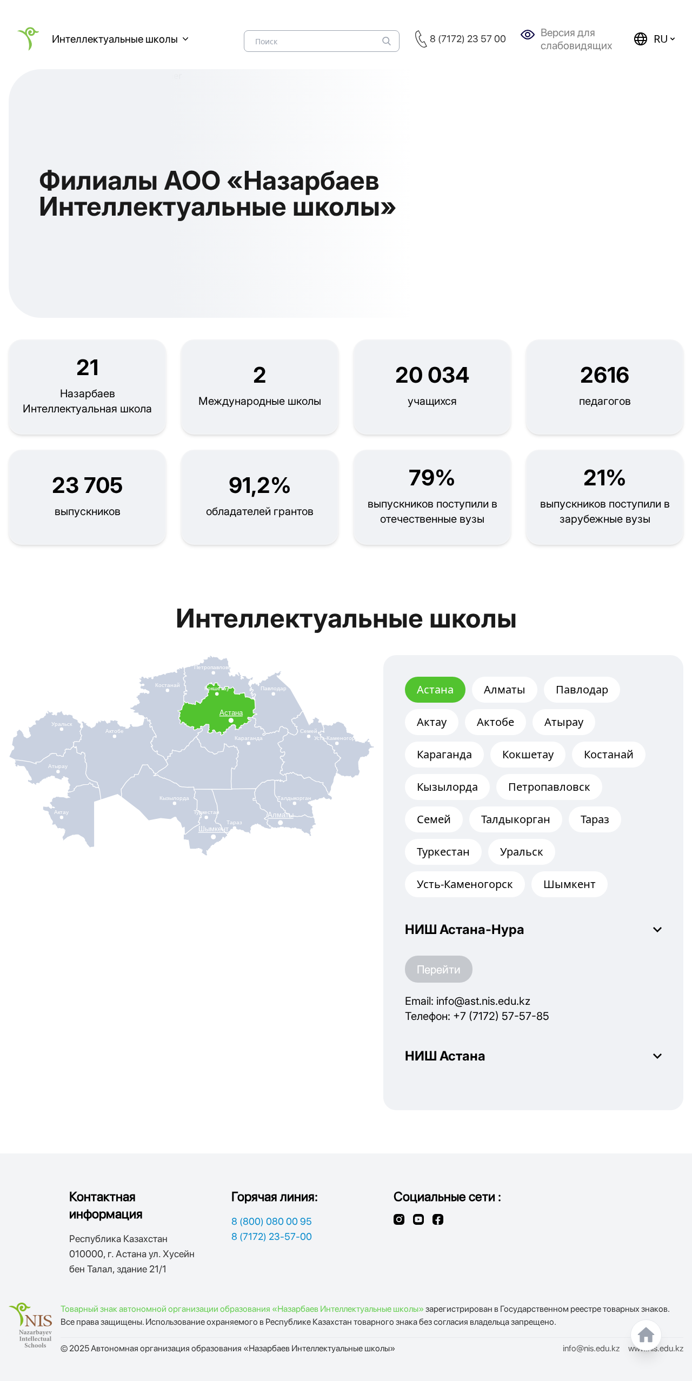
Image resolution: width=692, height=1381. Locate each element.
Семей (434, 819)
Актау (432, 722)
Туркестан (443, 851)
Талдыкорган (515, 819)
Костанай (609, 754)
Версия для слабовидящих (577, 39)
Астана (435, 689)
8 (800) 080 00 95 (271, 1221)
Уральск (521, 851)
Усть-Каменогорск (465, 884)
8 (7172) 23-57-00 (271, 1236)
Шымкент (569, 884)
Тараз (595, 819)
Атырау (563, 722)
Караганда (444, 754)
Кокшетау (528, 754)
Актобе (495, 722)
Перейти (439, 969)
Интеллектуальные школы (115, 38)
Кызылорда (447, 786)
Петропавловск (549, 786)
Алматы (504, 689)
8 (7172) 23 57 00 (468, 38)
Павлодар (582, 689)
